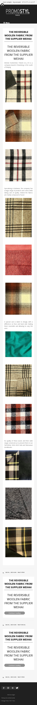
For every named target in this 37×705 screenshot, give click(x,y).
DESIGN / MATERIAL (18, 625)
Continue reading (17, 613)
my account (17, 2)
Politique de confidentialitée (8, 698)
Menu (8, 23)
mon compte (7, 2)
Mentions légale (11, 694)
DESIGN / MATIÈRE (18, 572)
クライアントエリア (28, 2)
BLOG (8, 572)
